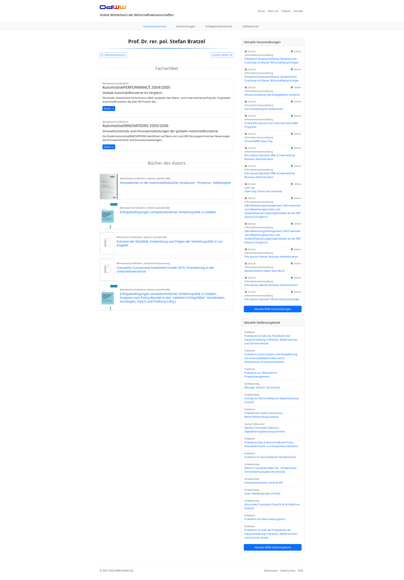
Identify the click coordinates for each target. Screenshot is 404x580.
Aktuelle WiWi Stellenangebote (273, 547)
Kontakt (298, 11)
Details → (109, 108)
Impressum (271, 570)
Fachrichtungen (185, 26)
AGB (300, 570)
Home (261, 11)
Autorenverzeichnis (154, 26)
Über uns (273, 11)
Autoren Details (220, 54)
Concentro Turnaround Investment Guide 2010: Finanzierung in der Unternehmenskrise (165, 269)
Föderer (286, 11)
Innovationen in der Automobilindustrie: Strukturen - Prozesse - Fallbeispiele (175, 183)
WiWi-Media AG (124, 570)
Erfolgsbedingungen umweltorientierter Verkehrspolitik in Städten (168, 212)
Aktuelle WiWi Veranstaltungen (272, 309)
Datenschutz (287, 570)
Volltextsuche (250, 26)
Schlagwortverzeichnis (218, 26)
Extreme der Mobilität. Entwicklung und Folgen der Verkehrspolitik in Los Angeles (170, 243)
